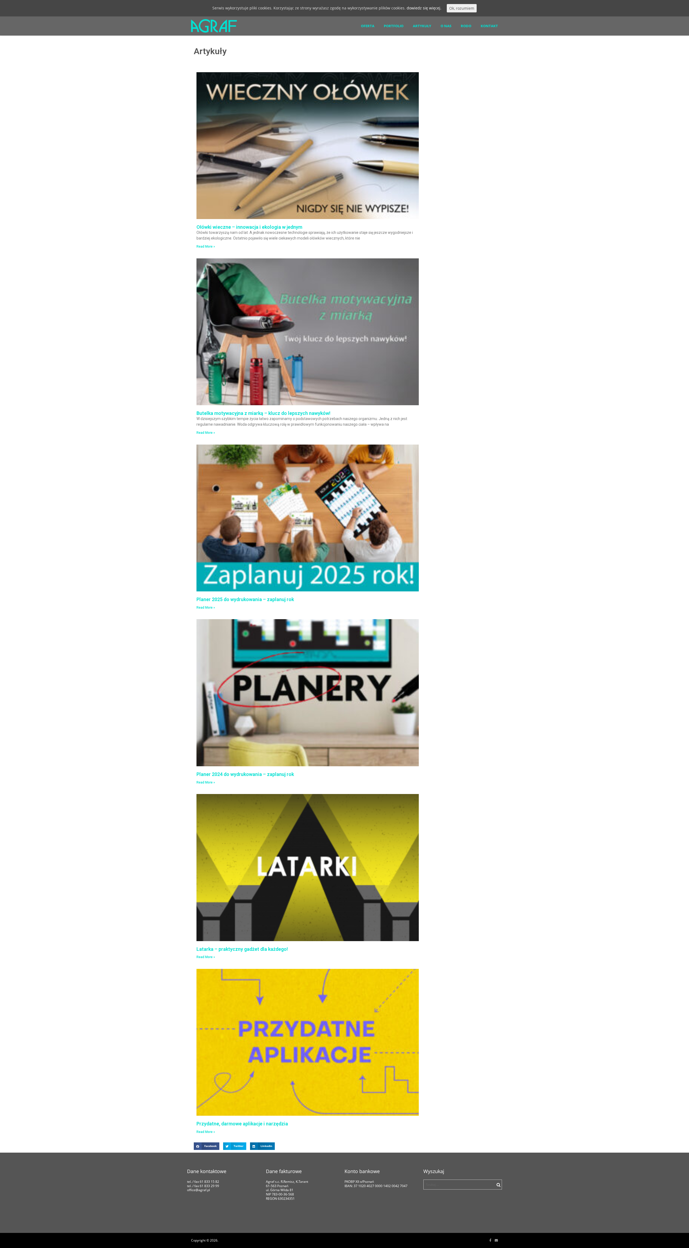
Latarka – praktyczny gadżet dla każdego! (242, 949)
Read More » (205, 246)
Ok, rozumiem (461, 8)
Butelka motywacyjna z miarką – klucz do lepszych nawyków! (263, 413)
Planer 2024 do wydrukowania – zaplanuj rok (245, 774)
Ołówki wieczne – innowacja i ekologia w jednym (249, 227)
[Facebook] (490, 1240)
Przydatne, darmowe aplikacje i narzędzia (242, 1123)
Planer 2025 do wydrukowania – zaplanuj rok (245, 599)
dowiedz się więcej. (424, 8)
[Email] (496, 1240)
